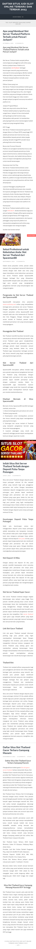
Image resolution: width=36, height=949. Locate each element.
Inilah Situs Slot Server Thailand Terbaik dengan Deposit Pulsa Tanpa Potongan (16, 468)
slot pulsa (22, 538)
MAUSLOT (10, 210)
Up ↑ (18, 945)
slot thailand (15, 68)
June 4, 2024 (7, 475)
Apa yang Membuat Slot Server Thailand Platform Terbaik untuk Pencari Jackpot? (16, 35)
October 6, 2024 (8, 43)
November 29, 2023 (9, 756)
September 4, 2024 (9, 261)
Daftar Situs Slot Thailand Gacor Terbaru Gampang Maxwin (16, 750)
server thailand (28, 614)
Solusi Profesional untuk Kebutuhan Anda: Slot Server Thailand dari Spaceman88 (16, 253)
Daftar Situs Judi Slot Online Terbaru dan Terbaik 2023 (18, 6)
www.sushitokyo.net (9, 304)
